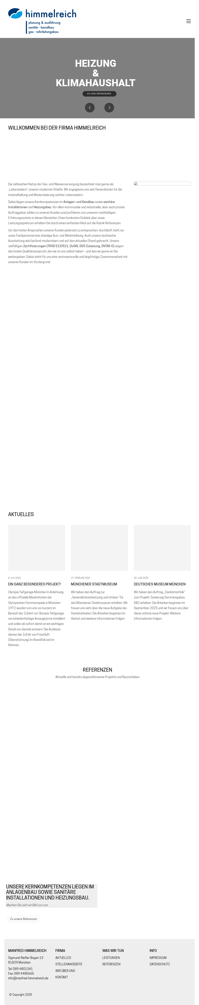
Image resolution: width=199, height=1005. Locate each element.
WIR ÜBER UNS (65, 971)
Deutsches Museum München (160, 584)
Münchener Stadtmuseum (94, 584)
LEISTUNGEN (111, 958)
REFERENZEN (111, 964)
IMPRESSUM (158, 958)
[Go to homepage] (42, 21)
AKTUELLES (63, 958)
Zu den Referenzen (99, 93)
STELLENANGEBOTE (68, 964)
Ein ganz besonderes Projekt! (34, 584)
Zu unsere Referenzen (23, 919)
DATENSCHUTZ (160, 964)
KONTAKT (61, 977)
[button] (188, 21)
